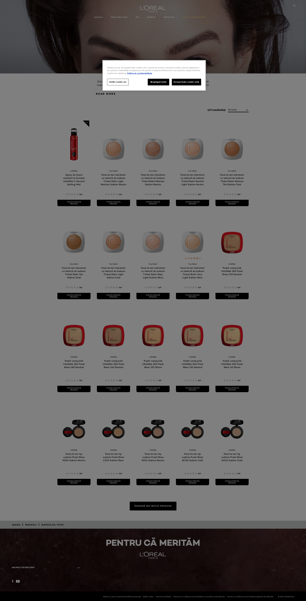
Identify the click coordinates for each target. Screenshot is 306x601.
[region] (154, 75)
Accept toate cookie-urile (186, 82)
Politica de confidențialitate (139, 73)
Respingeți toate (158, 82)
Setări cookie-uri (117, 82)
